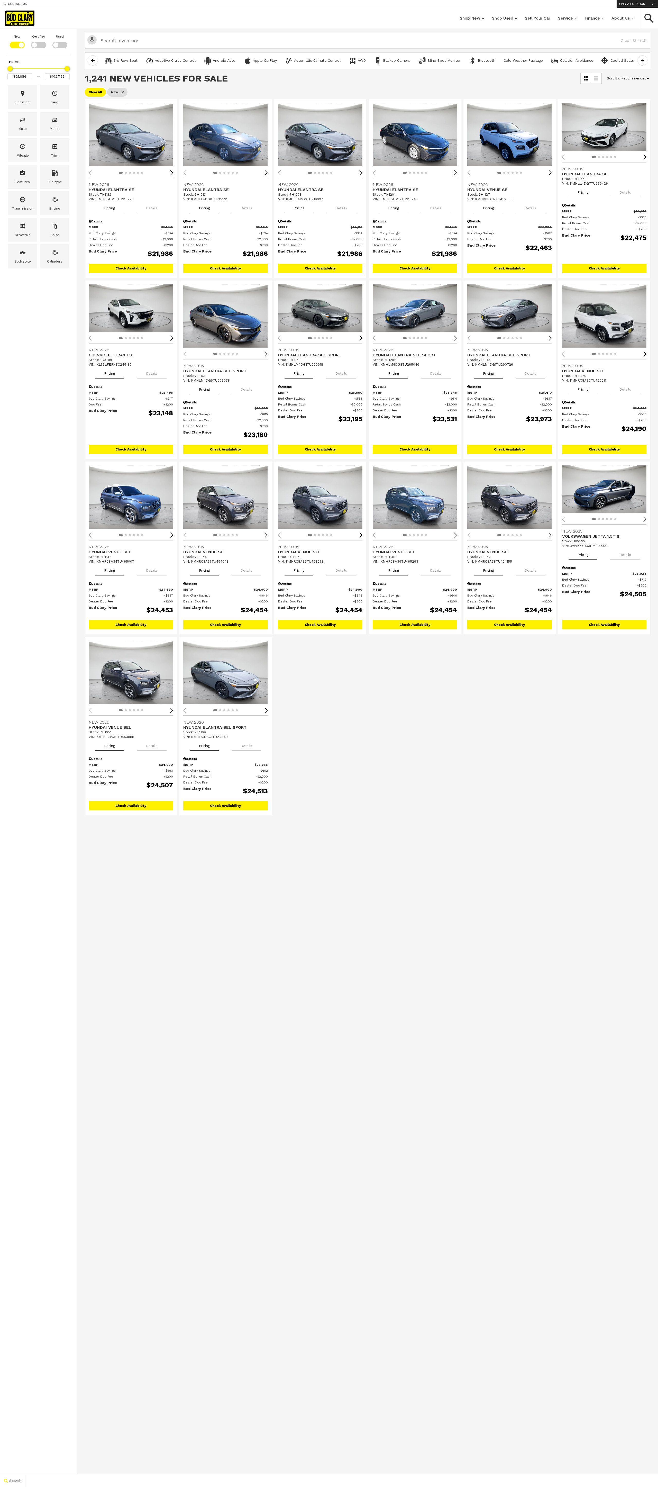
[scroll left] (93, 60)
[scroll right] (642, 60)
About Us (620, 18)
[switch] (17, 41)
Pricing (109, 208)
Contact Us (17, 4)
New (17, 36)
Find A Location (632, 4)
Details (152, 208)
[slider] (10, 68)
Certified (38, 36)
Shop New (470, 18)
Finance (592, 18)
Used (60, 36)
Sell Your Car (537, 18)
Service (565, 18)
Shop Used (502, 18)
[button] (649, 18)
